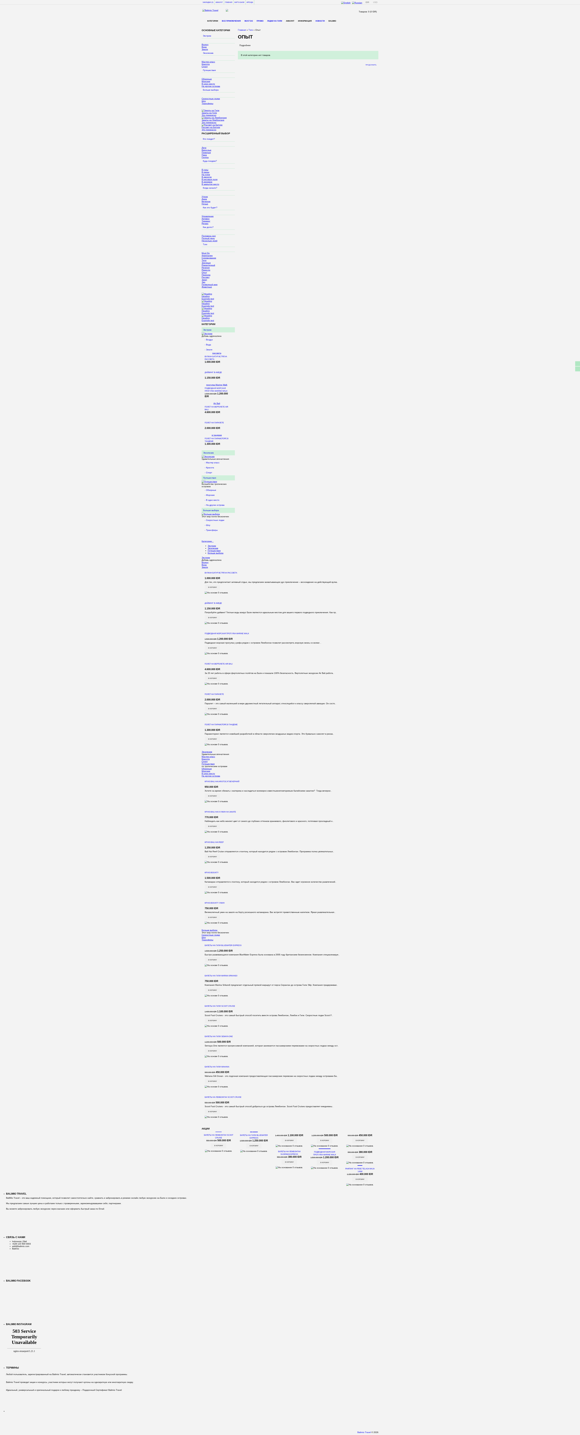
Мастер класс (208, 62)
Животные (207, 287)
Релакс (205, 223)
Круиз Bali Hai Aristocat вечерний (222, 781)
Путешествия (209, 70)
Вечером (206, 201)
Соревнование (209, 258)
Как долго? (208, 227)
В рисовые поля (210, 179)
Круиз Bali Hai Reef (214, 842)
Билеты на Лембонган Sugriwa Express (289, 1152)
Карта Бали (239, 2)
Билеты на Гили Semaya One (219, 1036)
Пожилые (206, 152)
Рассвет (205, 277)
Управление (208, 216)
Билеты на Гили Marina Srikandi (221, 976)
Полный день (208, 238)
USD (375, 2)
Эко (203, 282)
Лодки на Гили (274, 21)
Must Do (249, 21)
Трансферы (207, 103)
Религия (206, 267)
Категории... (208, 541)
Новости (320, 21)
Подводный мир (210, 284)
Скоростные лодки (211, 98)
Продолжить (371, 65)
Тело (204, 260)
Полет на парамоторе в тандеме (216, 440)
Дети (204, 147)
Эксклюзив (208, 53)
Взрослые (206, 150)
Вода (204, 47)
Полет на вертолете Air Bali (216, 408)
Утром (205, 196)
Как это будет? (210, 207)
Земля (205, 49)
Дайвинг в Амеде (213, 372)
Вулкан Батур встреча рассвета (216, 358)
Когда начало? (210, 188)
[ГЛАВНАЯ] (203, 21)
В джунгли (207, 177)
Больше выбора (211, 90)
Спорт (205, 66)
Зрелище (206, 263)
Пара (204, 155)
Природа (206, 275)
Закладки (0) (208, 2)
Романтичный (208, 265)
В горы (205, 170)
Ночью (205, 204)
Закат (204, 279)
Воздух (205, 44)
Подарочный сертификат (19, 1387)
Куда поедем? (210, 161)
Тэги (205, 244)
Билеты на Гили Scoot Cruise (220, 1006)
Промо (260, 21)
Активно (205, 218)
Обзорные (207, 79)
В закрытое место (210, 184)
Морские (206, 81)
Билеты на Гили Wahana (217, 1067)
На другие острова (211, 86)
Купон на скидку (14, 1380)
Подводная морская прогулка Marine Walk (216, 389)
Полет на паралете (214, 423)
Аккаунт (219, 2)
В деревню (207, 182)
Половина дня (209, 236)
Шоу (204, 101)
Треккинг (206, 221)
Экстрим (207, 36)
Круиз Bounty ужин (215, 903)
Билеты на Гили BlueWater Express (223, 945)
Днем (204, 199)
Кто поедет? (209, 139)
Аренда (249, 2)
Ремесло (206, 270)
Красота (206, 64)
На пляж (206, 174)
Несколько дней (209, 241)
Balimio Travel (364, 1432)
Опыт (204, 272)
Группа (205, 157)
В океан (205, 172)
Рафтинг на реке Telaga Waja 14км (360, 1170)
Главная (228, 2)
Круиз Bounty (212, 873)
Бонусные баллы (15, 1372)
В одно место (208, 84)
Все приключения (231, 21)
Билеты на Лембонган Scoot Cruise (223, 1097)
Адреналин (207, 255)
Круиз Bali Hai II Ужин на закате (220, 812)
